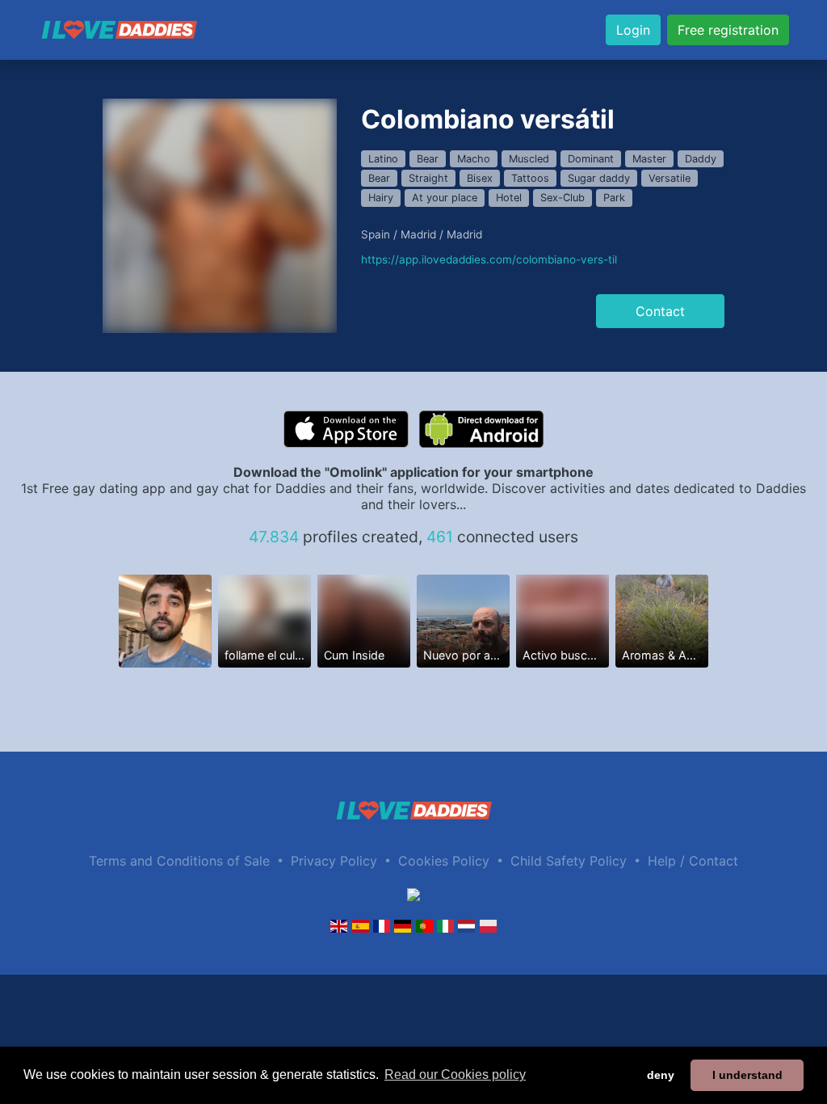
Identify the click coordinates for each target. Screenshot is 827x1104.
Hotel (509, 198)
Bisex (480, 178)
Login (633, 30)
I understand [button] (747, 1074)
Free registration (728, 30)
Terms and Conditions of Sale (179, 861)
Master (649, 159)
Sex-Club (562, 198)
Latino (383, 159)
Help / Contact (693, 861)
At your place (444, 198)
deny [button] (660, 1074)
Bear (428, 159)
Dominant (591, 159)
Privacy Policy (334, 861)
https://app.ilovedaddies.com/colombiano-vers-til (489, 259)
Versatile (670, 178)
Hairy (380, 198)
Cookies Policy (443, 861)
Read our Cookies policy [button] (455, 1074)
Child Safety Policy (568, 861)
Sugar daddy (599, 178)
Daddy (700, 159)
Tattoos (530, 178)
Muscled (529, 159)
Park (614, 198)
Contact (660, 311)
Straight (428, 178)
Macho (473, 159)
